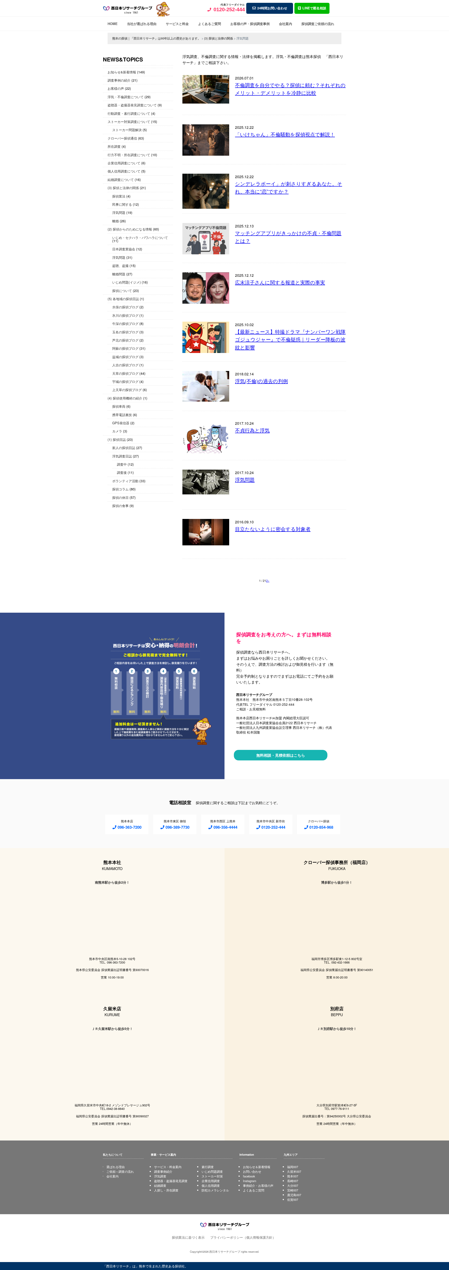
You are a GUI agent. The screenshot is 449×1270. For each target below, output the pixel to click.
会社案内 (285, 23)
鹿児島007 (294, 1195)
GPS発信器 (120, 422)
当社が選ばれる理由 (141, 23)
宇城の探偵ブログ (125, 381)
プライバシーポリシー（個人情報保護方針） (243, 1237)
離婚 (115, 220)
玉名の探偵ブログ (125, 331)
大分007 (292, 1185)
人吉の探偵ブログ (125, 364)
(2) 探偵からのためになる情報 (130, 229)
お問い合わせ (252, 1171)
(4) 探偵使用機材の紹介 (125, 398)
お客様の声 (116, 88)
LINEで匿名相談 (314, 8)
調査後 (122, 472)
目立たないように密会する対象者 (273, 528)
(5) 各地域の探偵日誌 (123, 298)
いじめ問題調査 (212, 1171)
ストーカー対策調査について (129, 121)
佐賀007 (292, 1199)
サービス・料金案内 (167, 1167)
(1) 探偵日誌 (117, 439)
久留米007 (294, 1171)
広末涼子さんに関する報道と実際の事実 (280, 282)
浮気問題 (245, 479)
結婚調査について (121, 179)
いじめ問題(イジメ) (126, 282)
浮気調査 (160, 1176)
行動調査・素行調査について (129, 113)
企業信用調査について (124, 162)
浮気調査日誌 (122, 455)
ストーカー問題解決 (127, 129)
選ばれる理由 (115, 1167)
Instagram (249, 1181)
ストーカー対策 (212, 1176)
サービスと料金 (177, 23)
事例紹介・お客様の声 (258, 1185)
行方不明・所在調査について (129, 154)
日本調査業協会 (123, 248)
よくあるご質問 (209, 23)
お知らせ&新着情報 (122, 71)
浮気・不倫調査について (126, 96)
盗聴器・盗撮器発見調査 (171, 1181)
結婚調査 (160, 1185)
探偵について (122, 290)
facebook (249, 1176)
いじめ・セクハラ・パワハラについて (140, 237)
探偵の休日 (120, 497)
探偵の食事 (120, 505)
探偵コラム (120, 488)
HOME (113, 23)
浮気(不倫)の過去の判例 (261, 380)
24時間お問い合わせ (272, 8)
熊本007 (292, 1176)
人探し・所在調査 (166, 1190)
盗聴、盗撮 (120, 265)
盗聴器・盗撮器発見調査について (132, 104)
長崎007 (292, 1181)
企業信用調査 (211, 1181)
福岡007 (292, 1167)
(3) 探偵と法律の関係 (123, 187)
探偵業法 (118, 196)
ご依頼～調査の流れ (120, 1171)
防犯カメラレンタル (215, 1190)
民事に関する (122, 204)
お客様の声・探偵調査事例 (250, 23)
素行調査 (208, 1167)
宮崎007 (292, 1190)
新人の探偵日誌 (123, 447)
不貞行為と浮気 (252, 430)
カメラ (117, 430)
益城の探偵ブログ (125, 356)
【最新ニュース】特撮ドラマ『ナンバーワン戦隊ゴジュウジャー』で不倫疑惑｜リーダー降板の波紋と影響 (290, 339)
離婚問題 (118, 273)
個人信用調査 (211, 1185)
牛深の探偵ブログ (125, 323)
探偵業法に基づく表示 (188, 1237)
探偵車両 (118, 406)
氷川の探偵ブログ (125, 315)
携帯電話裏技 (122, 414)
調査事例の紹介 (119, 80)
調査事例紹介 (163, 1171)
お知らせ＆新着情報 (256, 1167)
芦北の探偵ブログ (125, 340)
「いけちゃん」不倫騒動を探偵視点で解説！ (285, 134)
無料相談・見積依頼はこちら (280, 755)
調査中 (122, 464)
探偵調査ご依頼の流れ (317, 23)
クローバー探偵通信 (122, 138)
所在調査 (114, 146)
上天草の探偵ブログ (127, 389)
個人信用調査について (124, 171)
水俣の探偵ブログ (125, 306)
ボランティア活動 (125, 480)
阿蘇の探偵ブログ (125, 348)
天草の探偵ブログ (125, 373)
